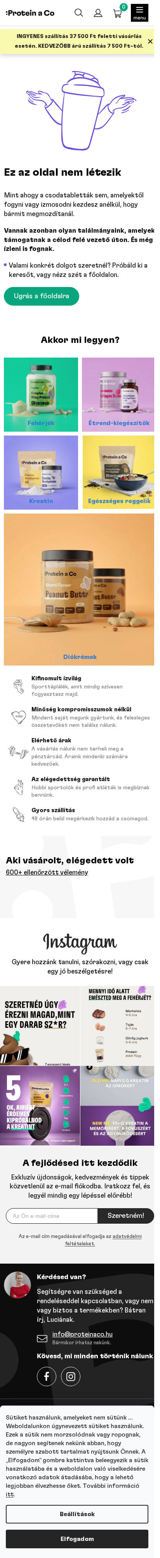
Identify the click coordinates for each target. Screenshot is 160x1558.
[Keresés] (78, 13)
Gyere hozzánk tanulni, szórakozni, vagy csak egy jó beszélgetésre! (80, 967)
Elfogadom (77, 1539)
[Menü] (139, 13)
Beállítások (77, 1514)
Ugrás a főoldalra (41, 296)
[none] (80, 1240)
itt (10, 1494)
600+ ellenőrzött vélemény (47, 872)
